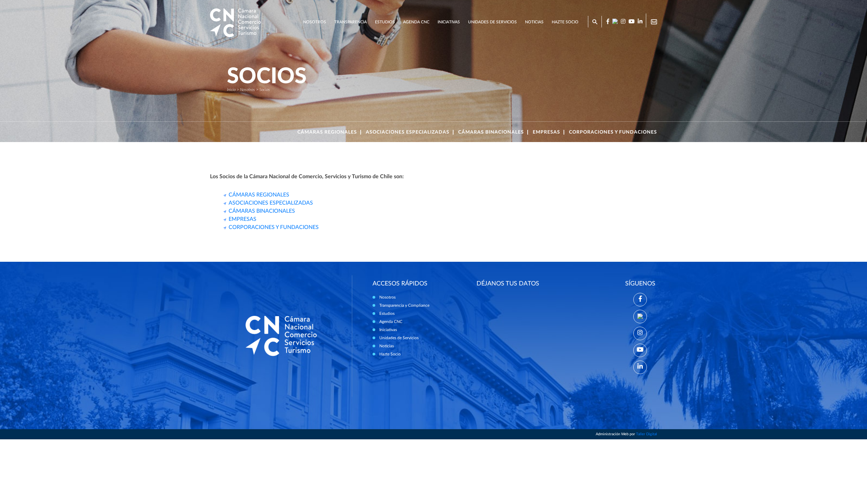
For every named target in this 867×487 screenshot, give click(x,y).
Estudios (385, 22)
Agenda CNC (416, 22)
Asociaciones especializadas (407, 132)
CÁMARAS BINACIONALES (262, 211)
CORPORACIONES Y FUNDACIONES (274, 227)
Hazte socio (565, 22)
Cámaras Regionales (327, 132)
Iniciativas (449, 22)
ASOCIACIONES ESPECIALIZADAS (271, 203)
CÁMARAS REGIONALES (259, 195)
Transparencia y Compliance (404, 305)
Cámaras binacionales (491, 132)
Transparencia (350, 22)
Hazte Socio (390, 354)
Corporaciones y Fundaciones (613, 132)
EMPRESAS (242, 219)
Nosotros (314, 22)
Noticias (534, 22)
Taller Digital (646, 434)
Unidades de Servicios (492, 22)
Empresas (546, 132)
